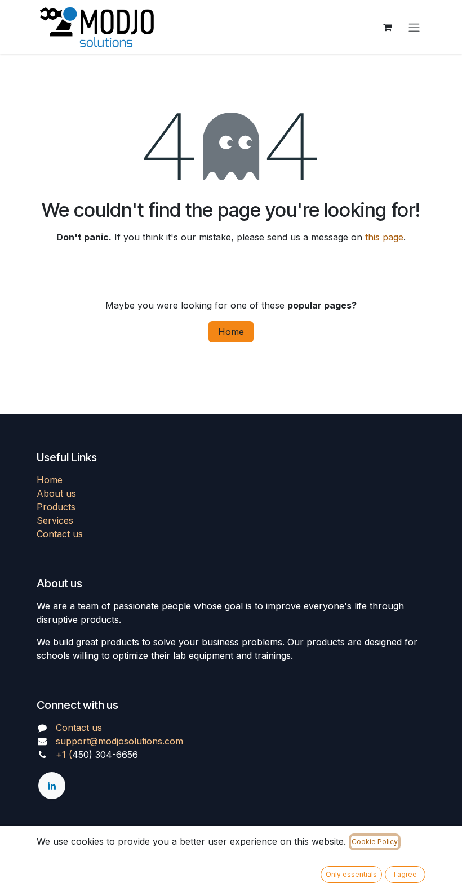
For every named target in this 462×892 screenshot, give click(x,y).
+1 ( (64, 754)
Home (231, 331)
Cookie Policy (375, 841)
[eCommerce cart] (387, 27)
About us (56, 493)
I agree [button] (405, 874)
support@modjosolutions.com (119, 741)
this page (384, 237)
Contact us (60, 533)
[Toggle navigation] (414, 27)
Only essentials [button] (351, 874)
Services (55, 520)
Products (56, 506)
